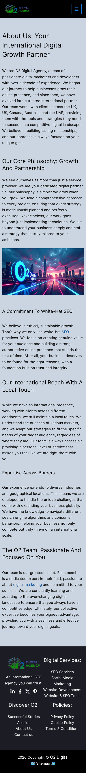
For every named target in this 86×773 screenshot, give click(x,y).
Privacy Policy (62, 716)
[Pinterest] (35, 691)
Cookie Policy (62, 722)
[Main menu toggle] (76, 9)
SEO (65, 332)
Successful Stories (24, 716)
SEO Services (62, 672)
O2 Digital (59, 757)
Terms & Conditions (62, 728)
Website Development (62, 690)
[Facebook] (20, 691)
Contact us (23, 734)
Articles (23, 722)
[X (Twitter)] (27, 691)
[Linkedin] (12, 691)
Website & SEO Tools (62, 695)
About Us (24, 728)
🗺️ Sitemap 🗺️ (43, 763)
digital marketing (27, 584)
